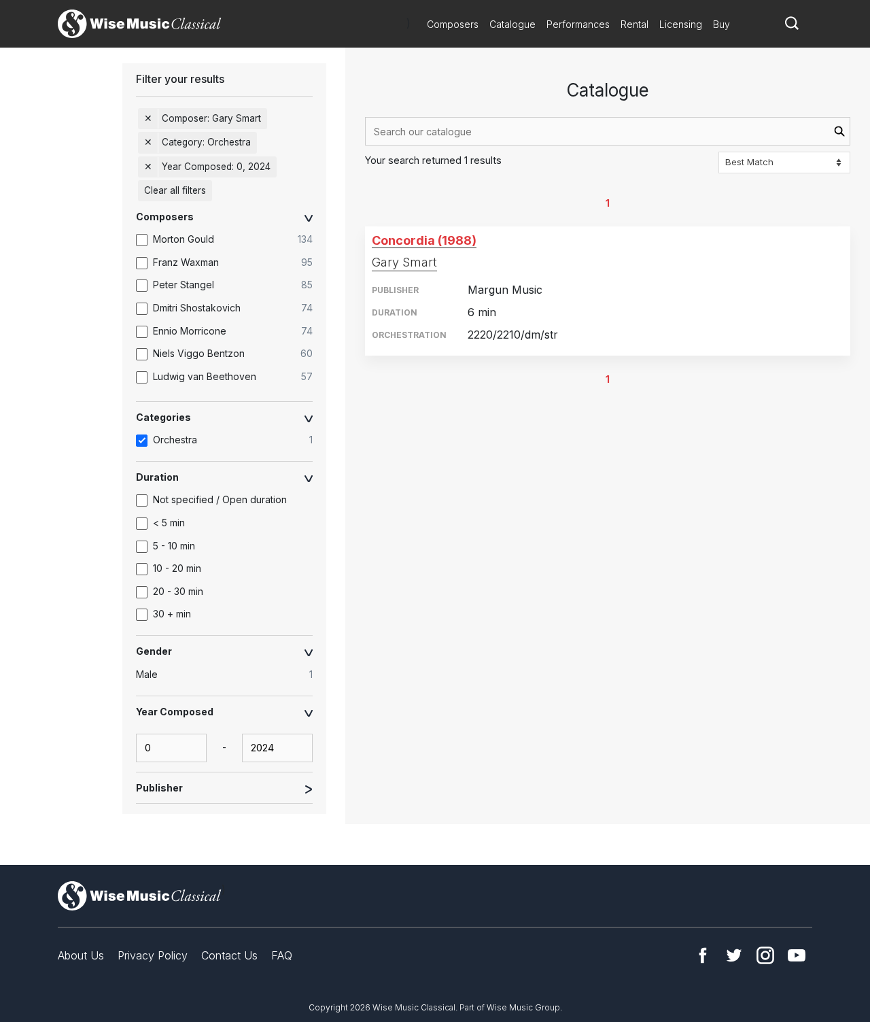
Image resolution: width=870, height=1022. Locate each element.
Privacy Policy (153, 955)
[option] (231, 240)
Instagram (765, 955)
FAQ (281, 955)
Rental (634, 24)
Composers (452, 24)
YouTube (796, 955)
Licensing (680, 24)
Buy (721, 24)
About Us (81, 955)
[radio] (231, 674)
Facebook (703, 955)
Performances (578, 24)
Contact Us (229, 955)
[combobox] (607, 131)
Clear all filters (175, 190)
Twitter (734, 955)
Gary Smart (404, 262)
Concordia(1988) (424, 240)
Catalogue (512, 24)
